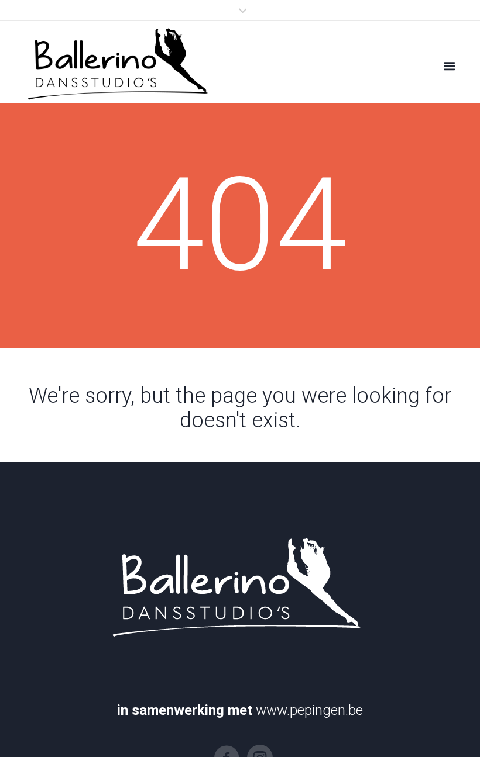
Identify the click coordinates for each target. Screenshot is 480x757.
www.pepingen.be (309, 710)
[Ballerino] (115, 62)
